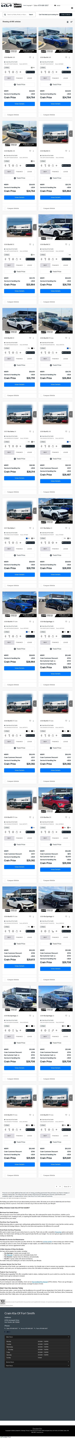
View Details (19, 104)
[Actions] (33, 57)
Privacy (27, 1430)
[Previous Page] (56, 1186)
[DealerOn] (37, 1428)
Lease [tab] (29, 78)
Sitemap (23, 1430)
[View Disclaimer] (20, 72)
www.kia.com (40, 1432)
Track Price (21, 85)
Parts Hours (9, 1365)
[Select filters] (67, 21)
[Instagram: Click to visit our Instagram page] (9, 1332)
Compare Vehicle (13, 115)
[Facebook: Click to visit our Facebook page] (4, 1332)
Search (31, 14)
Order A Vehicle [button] (65, 14)
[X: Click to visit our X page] (6, 1332)
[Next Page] (60, 1186)
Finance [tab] (19, 78)
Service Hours (10, 1362)
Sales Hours (9, 1337)
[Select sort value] (71, 21)
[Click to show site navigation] (72, 8)
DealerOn (18, 1430)
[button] (35, 40)
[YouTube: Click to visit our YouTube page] (8, 1332)
